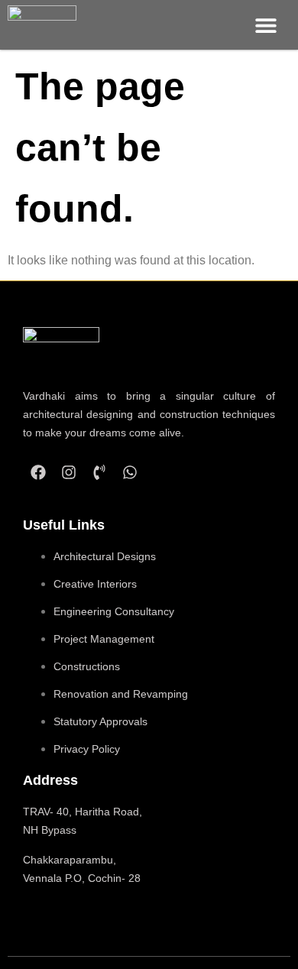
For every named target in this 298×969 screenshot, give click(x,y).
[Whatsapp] (130, 472)
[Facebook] (38, 472)
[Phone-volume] (99, 472)
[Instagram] (68, 472)
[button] (265, 25)
